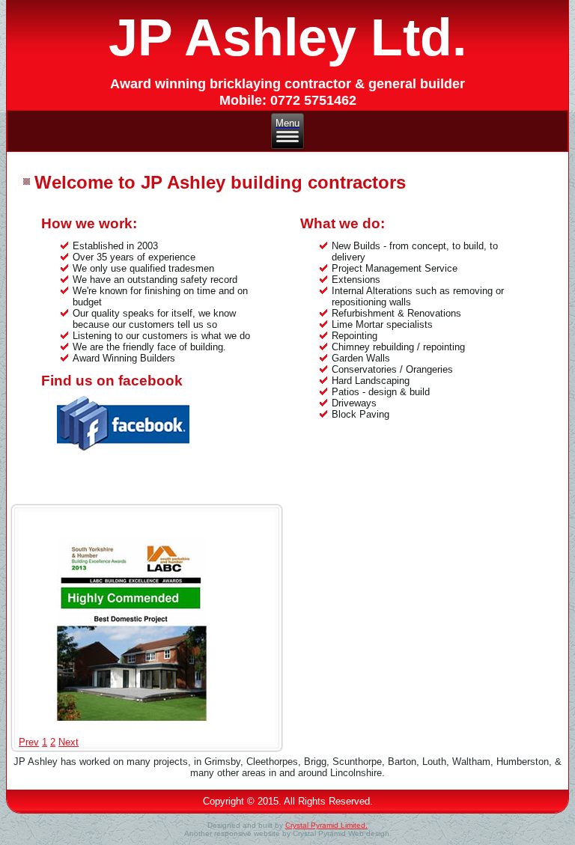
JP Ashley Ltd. (287, 37)
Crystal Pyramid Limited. (326, 825)
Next (68, 742)
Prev (29, 742)
